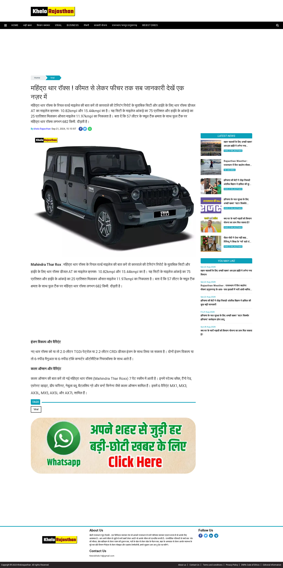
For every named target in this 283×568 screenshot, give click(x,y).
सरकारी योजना (100, 25)
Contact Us (97, 551)
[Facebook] (200, 536)
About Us (96, 530)
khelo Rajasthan (42, 128)
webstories (150, 25)
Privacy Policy (232, 565)
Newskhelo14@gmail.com (101, 556)
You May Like (226, 260)
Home (15, 25)
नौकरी (86, 25)
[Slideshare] (216, 536)
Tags (35, 402)
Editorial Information (272, 565)
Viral (58, 25)
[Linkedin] (211, 536)
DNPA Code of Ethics (250, 565)
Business (73, 25)
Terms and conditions (213, 565)
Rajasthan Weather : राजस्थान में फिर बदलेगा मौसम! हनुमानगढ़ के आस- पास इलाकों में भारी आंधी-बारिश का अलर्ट (225, 289)
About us (182, 565)
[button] (5, 25)
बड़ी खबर (27, 25)
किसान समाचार (43, 25)
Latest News (226, 135)
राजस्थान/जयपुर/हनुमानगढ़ (124, 25)
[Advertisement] (129, 52)
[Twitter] (206, 536)
